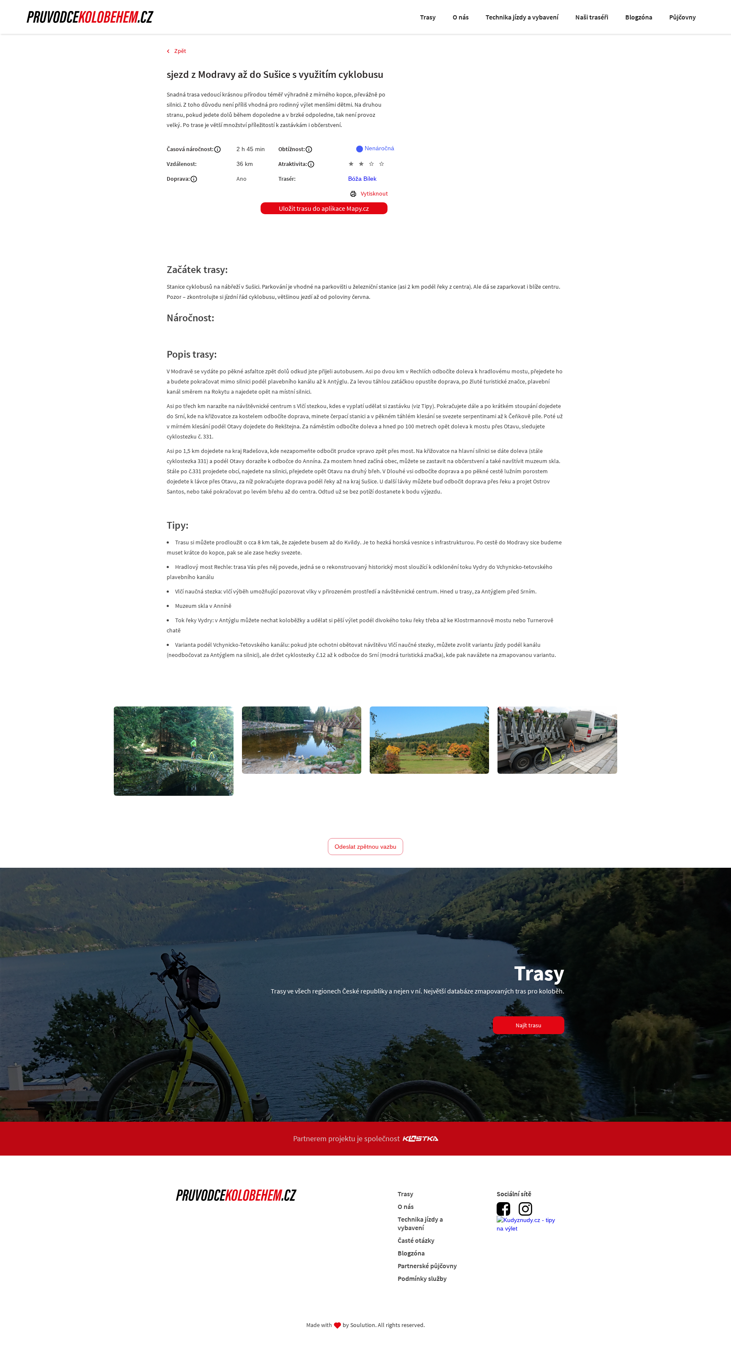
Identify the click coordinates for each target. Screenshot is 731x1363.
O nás (461, 17)
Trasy (428, 17)
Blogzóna (638, 17)
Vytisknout (374, 193)
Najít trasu (528, 1025)
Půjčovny (682, 17)
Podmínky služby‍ (422, 1278)
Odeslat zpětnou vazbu (365, 846)
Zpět (180, 51)
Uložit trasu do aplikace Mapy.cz (324, 208)
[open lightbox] (173, 751)
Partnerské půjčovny (427, 1265)
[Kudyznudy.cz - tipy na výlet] (528, 1228)
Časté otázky (416, 1240)
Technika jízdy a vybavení (522, 17)
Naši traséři (591, 17)
